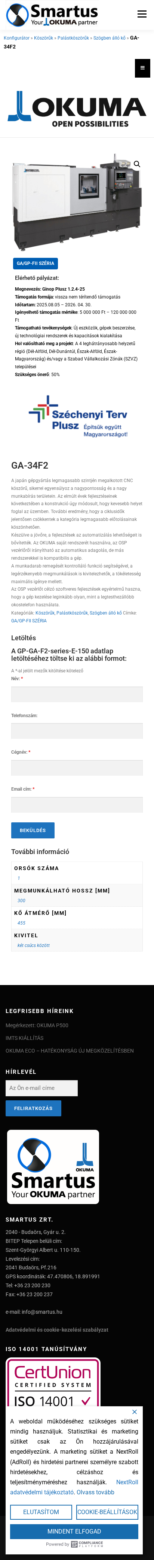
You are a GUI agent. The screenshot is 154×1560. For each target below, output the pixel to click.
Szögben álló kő (109, 38)
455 (21, 923)
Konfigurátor (17, 38)
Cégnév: (20, 752)
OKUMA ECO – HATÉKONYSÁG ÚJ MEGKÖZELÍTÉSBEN (70, 1051)
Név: (17, 678)
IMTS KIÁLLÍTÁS (24, 1038)
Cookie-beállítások (107, 1512)
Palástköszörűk (73, 38)
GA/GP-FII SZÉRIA (29, 620)
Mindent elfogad (74, 1531)
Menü (141, 13)
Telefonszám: (24, 715)
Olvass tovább (95, 1492)
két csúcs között (34, 945)
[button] (137, 164)
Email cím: (22, 789)
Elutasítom (41, 1512)
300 (21, 900)
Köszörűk (43, 38)
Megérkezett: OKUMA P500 (37, 1025)
